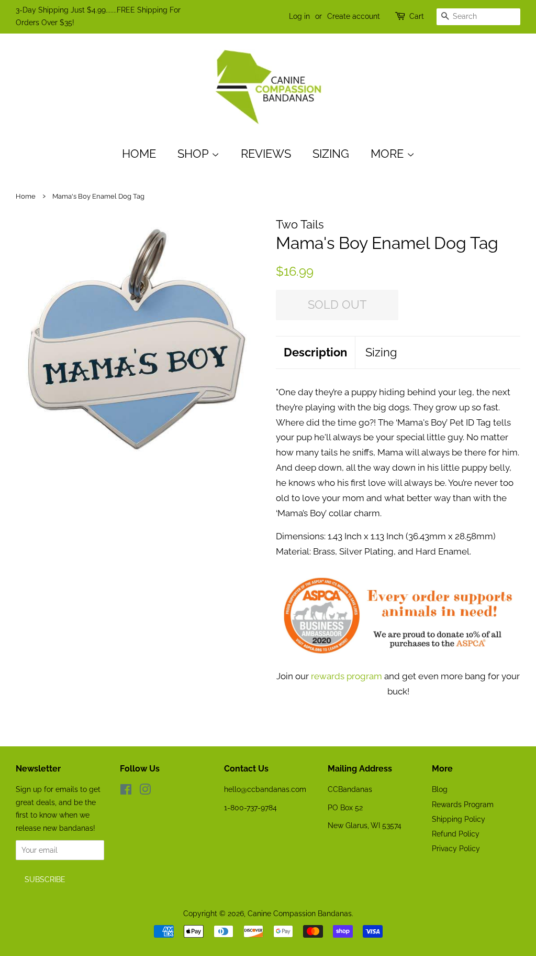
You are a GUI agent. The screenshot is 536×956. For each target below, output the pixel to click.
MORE (389, 153)
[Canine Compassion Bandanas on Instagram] (145, 791)
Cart (416, 16)
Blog (440, 789)
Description (315, 352)
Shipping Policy (458, 818)
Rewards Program (463, 804)
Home (139, 153)
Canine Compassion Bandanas (300, 913)
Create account (353, 16)
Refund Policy (455, 833)
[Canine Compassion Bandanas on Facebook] (126, 791)
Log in (299, 16)
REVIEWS (266, 153)
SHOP (194, 153)
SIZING (330, 153)
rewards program (346, 676)
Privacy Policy (456, 848)
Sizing (381, 352)
